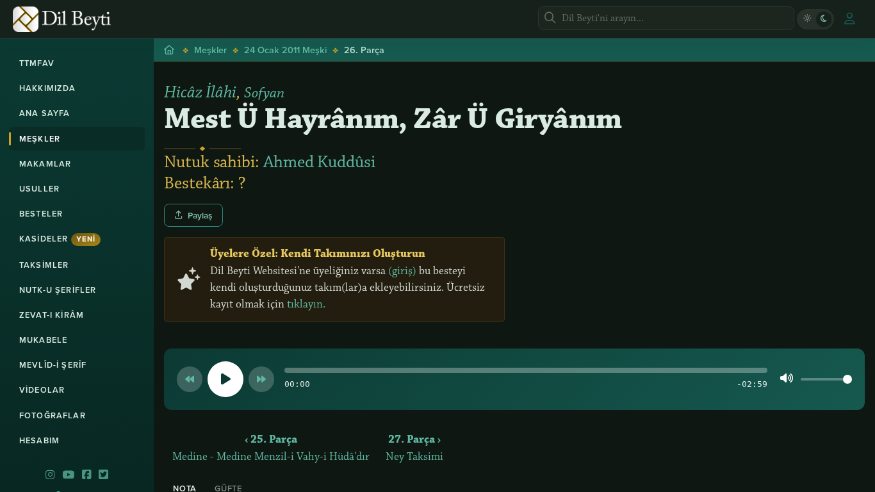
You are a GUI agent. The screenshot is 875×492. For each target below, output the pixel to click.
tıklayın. (306, 304)
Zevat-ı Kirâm (51, 315)
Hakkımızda (47, 88)
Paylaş (200, 215)
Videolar (42, 390)
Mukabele (43, 340)
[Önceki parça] (189, 379)
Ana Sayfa (44, 113)
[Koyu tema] (823, 19)
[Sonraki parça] (261, 379)
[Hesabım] (849, 19)
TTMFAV (36, 63)
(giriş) (402, 271)
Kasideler (57, 239)
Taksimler (44, 265)
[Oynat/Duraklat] (225, 379)
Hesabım (39, 440)
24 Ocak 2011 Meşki (285, 49)
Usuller (39, 189)
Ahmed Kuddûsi (319, 162)
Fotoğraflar (52, 415)
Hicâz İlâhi (200, 92)
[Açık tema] (807, 19)
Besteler (41, 214)
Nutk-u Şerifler (57, 290)
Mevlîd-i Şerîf (52, 365)
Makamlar (45, 164)
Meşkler (39, 139)
